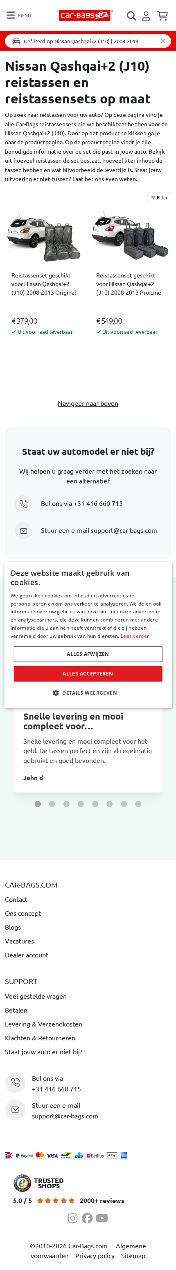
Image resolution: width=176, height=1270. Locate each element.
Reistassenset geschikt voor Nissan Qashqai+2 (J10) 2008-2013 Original (43, 283)
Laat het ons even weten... (106, 178)
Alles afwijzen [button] (88, 654)
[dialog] (88, 635)
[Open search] (132, 16)
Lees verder (135, 636)
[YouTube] (102, 1217)
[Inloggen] (147, 16)
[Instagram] (75, 1217)
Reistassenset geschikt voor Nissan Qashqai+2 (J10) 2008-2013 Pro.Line (128, 283)
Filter (161, 197)
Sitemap (133, 1255)
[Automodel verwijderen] (163, 41)
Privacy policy (95, 1255)
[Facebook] (89, 1217)
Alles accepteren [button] (88, 673)
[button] (38, 804)
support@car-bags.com (124, 530)
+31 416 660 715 (98, 503)
